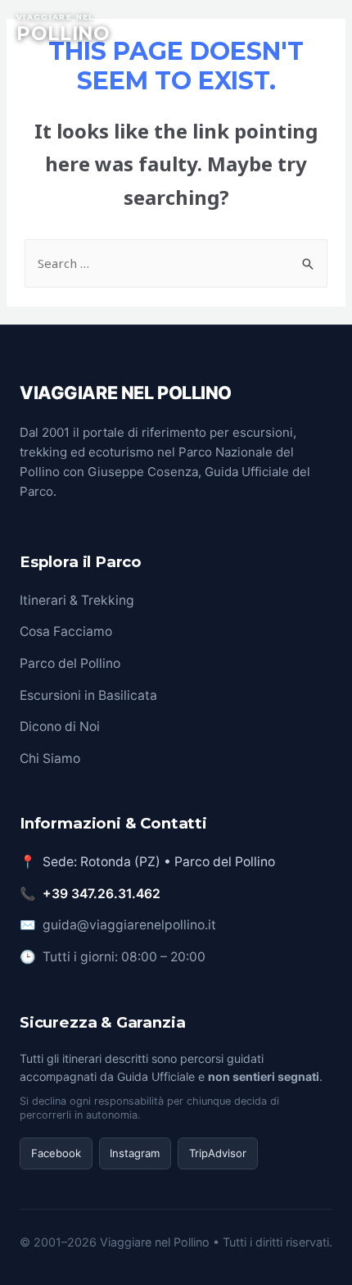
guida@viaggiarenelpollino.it (129, 925)
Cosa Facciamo (66, 631)
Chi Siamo (50, 758)
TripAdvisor (217, 1153)
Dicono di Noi (60, 726)
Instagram (135, 1153)
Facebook (56, 1153)
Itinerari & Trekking (77, 600)
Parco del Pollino (70, 663)
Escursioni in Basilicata (88, 695)
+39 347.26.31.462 (101, 893)
